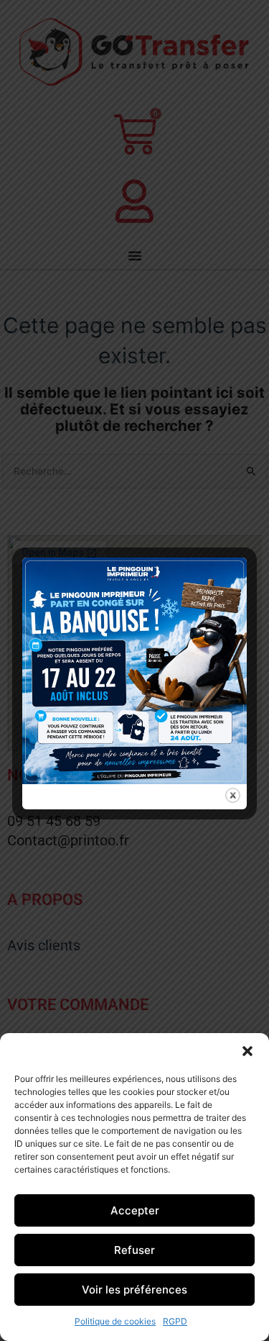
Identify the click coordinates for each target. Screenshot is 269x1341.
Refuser (134, 1250)
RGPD (175, 1321)
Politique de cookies (115, 1321)
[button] (247, 1051)
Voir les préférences (134, 1289)
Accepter (134, 1210)
